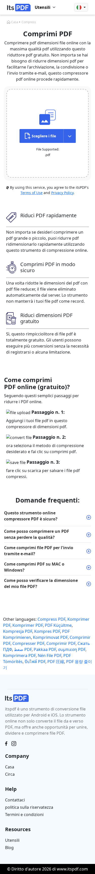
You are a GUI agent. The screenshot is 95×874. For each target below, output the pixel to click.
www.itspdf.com (72, 869)
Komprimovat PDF (50, 637)
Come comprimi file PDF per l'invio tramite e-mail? (38, 550)
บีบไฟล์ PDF (35, 661)
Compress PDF (51, 619)
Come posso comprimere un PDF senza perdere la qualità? (36, 534)
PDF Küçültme (58, 625)
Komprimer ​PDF (27, 625)
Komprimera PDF (19, 655)
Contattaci (15, 800)
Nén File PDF (49, 655)
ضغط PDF (23, 649)
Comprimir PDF (60, 643)
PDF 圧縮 (55, 661)
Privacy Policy (62, 192)
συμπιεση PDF (71, 649)
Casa (14, 22)
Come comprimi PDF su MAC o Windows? (34, 567)
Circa (10, 774)
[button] (81, 7)
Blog (9, 847)
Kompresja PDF (17, 631)
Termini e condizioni (24, 814)
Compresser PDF (28, 643)
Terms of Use (32, 192)
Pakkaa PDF (45, 649)
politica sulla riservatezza (29, 807)
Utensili (12, 840)
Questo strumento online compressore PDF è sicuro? (31, 516)
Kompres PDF (47, 631)
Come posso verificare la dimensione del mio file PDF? (41, 583)
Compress (29, 22)
